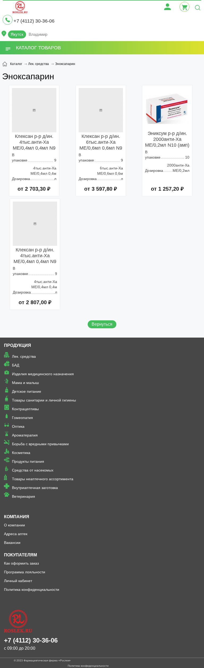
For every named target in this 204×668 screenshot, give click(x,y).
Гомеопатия (22, 418)
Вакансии (12, 542)
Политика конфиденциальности (31, 589)
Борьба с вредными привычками (40, 444)
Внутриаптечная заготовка (35, 488)
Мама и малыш (25, 383)
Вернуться (102, 324)
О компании (14, 525)
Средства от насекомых (32, 470)
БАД (15, 365)
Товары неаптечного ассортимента (42, 479)
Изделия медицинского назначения (43, 374)
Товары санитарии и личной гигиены (44, 400)
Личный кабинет (18, 581)
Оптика (18, 426)
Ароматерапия (25, 435)
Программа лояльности (24, 572)
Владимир (38, 34)
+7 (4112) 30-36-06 (34, 21)
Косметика (21, 453)
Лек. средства (24, 356)
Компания (16, 516)
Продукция (17, 345)
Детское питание (26, 391)
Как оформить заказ (21, 563)
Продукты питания (28, 461)
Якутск (17, 34)
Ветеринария (23, 496)
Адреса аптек (15, 534)
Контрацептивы (25, 409)
